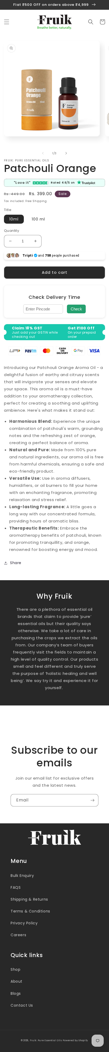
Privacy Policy (24, 923)
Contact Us (22, 1005)
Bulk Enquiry (22, 875)
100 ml (38, 219)
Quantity (11, 230)
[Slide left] (43, 153)
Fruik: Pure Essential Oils (46, 1040)
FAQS (16, 887)
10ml (14, 219)
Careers (18, 935)
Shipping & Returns (29, 899)
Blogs (16, 993)
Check (76, 309)
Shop (15, 969)
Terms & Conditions (30, 911)
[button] (6, 22)
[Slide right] (66, 153)
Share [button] (15, 562)
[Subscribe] (92, 800)
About (16, 981)
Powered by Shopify (75, 1040)
